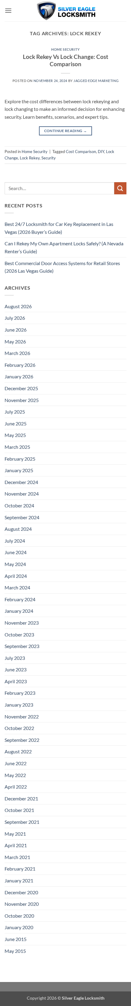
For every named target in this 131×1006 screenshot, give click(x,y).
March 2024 (17, 587)
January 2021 (19, 880)
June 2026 (16, 329)
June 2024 (16, 552)
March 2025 (17, 447)
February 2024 (20, 599)
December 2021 (21, 798)
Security (48, 157)
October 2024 (19, 505)
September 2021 (22, 822)
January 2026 (19, 376)
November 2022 (22, 716)
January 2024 (19, 611)
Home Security (65, 49)
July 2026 (15, 318)
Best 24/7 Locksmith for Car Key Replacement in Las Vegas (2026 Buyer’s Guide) (59, 228)
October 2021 (19, 810)
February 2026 (20, 365)
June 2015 (16, 939)
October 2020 (19, 916)
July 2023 (15, 658)
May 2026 (15, 341)
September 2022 (22, 740)
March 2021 (17, 857)
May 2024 (15, 564)
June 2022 (16, 763)
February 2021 (20, 868)
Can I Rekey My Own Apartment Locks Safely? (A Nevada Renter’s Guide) (64, 247)
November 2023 (22, 623)
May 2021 (15, 834)
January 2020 (19, 927)
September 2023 (22, 646)
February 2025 (20, 459)
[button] (8, 10)
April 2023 (16, 681)
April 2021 (16, 845)
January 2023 (19, 705)
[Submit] (120, 188)
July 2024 (15, 541)
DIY (101, 151)
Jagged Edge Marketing (96, 81)
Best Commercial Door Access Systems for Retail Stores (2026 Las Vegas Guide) (62, 267)
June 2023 (16, 669)
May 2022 (15, 775)
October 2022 (19, 728)
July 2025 (15, 411)
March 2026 (17, 353)
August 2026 (18, 306)
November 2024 (22, 493)
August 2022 (18, 751)
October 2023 (19, 634)
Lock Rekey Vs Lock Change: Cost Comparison (65, 60)
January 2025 (19, 470)
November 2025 (22, 400)
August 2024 (18, 529)
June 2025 (16, 423)
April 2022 (16, 786)
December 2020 (21, 892)
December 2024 (21, 482)
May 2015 (15, 951)
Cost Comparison (81, 151)
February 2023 (20, 693)
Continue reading (65, 130)
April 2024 (16, 576)
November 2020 (22, 904)
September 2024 (22, 517)
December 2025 (21, 388)
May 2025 (15, 435)
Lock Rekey (30, 157)
